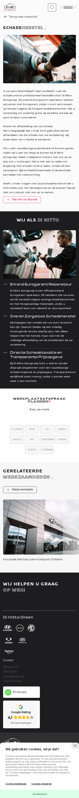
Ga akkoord (40, 793)
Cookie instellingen (16, 783)
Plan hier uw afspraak (24, 199)
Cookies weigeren (41, 783)
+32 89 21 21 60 (12, 681)
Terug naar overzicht (22, 16)
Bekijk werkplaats (22, 489)
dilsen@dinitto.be (13, 676)
